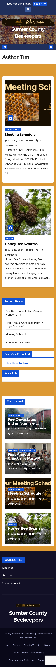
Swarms (9, 239)
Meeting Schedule (20, 135)
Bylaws (47, 645)
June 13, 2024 (16, 140)
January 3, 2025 (21, 464)
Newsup (48, 633)
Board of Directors (33, 645)
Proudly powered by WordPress (19, 633)
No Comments (20, 434)
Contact (16, 652)
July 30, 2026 (19, 429)
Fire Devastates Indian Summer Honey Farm (22, 423)
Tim (31, 140)
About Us (17, 645)
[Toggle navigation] (27, 47)
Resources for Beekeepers (22, 660)
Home (7, 645)
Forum (25, 652)
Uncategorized (13, 129)
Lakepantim (39, 429)
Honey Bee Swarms (21, 244)
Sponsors (42, 660)
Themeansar (29, 637)
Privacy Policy (37, 652)
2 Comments (36, 469)
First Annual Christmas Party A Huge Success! (24, 458)
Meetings (13, 450)
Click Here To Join (17, 363)
